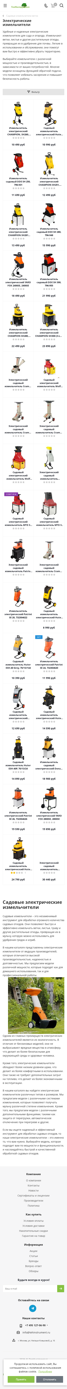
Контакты (33, 1185)
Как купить (33, 1214)
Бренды (33, 1261)
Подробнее (45, 1371)
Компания (33, 1174)
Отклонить (49, 1379)
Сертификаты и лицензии (33, 1195)
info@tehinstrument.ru (36, 1332)
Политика (33, 1205)
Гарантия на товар (33, 1236)
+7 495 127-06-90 (35, 1325)
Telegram (32, 1308)
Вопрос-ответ (33, 1266)
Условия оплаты (34, 1220)
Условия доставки (33, 1225)
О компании (33, 1180)
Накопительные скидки (33, 1230)
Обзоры (33, 1271)
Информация (33, 1244)
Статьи (33, 1256)
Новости (33, 1190)
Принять (21, 1379)
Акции (33, 1251)
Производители (33, 1200)
